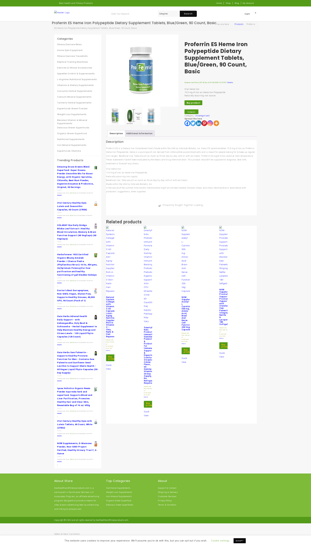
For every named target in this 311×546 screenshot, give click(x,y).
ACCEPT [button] (240, 541)
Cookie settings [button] (220, 540)
